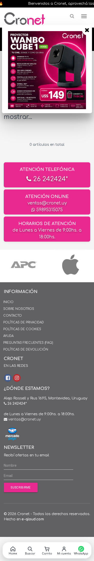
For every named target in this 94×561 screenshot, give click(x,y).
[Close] (87, 30)
